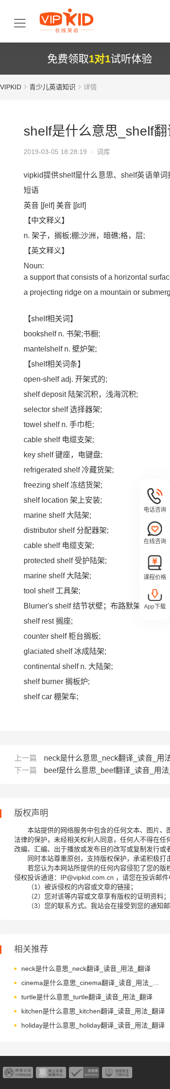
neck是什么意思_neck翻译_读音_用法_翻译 (86, 968)
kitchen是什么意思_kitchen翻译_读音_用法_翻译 (93, 1011)
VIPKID (10, 87)
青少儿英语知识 (52, 87)
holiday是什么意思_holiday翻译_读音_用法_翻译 (93, 1025)
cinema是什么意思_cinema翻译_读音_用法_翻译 (93, 982)
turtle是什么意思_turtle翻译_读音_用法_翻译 (87, 997)
